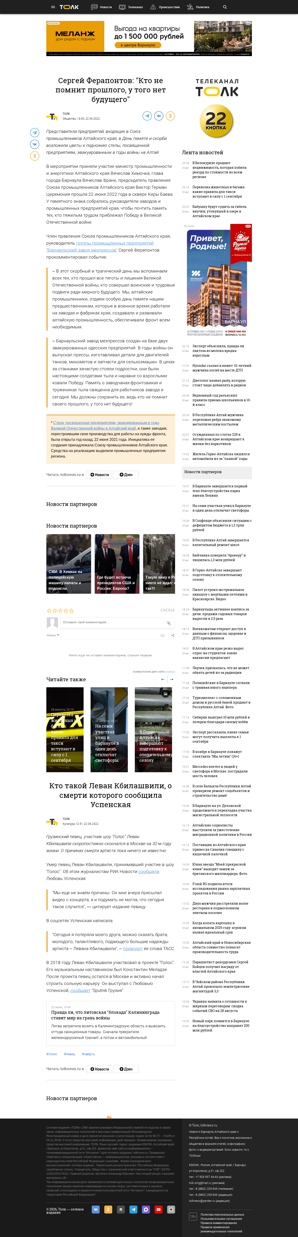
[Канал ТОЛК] (126, 475)
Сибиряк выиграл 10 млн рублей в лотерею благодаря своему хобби (221, 719)
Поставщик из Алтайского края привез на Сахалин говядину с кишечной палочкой (219, 849)
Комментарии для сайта (154, 672)
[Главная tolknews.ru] (69, 7)
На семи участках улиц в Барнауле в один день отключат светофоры (107, 743)
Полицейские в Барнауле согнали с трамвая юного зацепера (221, 685)
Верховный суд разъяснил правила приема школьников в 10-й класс (222, 400)
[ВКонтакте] (159, 116)
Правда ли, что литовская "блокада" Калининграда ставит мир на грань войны (105, 1015)
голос (51, 1054)
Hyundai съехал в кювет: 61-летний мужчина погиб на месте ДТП (222, 367)
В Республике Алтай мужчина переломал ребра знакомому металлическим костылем (218, 419)
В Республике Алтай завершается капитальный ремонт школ (221, 542)
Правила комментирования (219, 1223)
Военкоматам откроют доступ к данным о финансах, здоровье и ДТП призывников (219, 633)
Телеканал (135, 7)
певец (69, 1054)
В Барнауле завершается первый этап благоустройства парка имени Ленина (220, 491)
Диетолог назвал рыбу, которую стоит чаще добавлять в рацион (219, 382)
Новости (106, 7)
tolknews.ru (208, 1125)
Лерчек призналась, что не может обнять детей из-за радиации (221, 670)
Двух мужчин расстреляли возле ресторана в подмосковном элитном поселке (220, 908)
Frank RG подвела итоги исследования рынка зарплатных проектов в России (221, 888)
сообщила (149, 871)
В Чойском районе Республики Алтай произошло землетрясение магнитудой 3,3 (221, 986)
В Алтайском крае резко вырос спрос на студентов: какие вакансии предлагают (218, 653)
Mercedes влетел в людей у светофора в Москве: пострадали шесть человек (220, 771)
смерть (88, 1054)
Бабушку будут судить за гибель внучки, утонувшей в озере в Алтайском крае (220, 211)
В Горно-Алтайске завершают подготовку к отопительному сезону (156, 746)
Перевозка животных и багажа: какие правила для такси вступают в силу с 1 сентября (64, 737)
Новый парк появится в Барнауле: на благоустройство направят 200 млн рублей (221, 1025)
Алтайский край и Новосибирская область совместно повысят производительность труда (222, 947)
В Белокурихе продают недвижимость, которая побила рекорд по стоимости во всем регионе (220, 170)
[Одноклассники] (170, 116)
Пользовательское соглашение (221, 1218)
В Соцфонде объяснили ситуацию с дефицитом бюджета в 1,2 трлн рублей (222, 525)
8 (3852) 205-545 (206, 1188)
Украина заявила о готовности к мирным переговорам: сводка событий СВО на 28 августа (220, 1006)
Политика (202, 7)
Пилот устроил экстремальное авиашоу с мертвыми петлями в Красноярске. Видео (220, 594)
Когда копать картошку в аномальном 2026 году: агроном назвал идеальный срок (219, 927)
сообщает (81, 990)
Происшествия (169, 7)
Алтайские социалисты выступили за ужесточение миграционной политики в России (222, 830)
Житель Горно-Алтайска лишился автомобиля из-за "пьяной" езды (221, 456)
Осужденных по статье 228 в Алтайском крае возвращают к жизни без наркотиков (218, 439)
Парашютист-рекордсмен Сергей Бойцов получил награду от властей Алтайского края (220, 967)
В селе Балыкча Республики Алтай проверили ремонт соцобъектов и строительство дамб (222, 791)
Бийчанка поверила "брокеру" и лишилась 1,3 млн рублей (219, 557)
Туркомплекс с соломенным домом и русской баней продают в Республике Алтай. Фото (222, 702)
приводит (133, 948)
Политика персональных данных (222, 1214)
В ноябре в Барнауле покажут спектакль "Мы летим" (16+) (217, 753)
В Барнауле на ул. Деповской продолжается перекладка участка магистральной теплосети (222, 810)
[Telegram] (147, 116)
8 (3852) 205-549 (206, 1195)
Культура (68, 824)
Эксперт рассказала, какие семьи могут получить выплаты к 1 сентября (221, 737)
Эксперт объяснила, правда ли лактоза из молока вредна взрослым (218, 350)
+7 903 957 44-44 (207, 1177)
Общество (69, 118)
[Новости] (99, 475)
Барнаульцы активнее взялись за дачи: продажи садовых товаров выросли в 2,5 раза (221, 614)
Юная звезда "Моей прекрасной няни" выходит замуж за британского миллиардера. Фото (220, 869)
